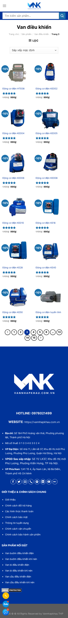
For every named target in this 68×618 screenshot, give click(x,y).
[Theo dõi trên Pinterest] (37, 481)
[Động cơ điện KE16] (51, 207)
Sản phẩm (26, 34)
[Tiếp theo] (41, 338)
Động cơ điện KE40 (46, 267)
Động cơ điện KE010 (13, 223)
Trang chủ (14, 34)
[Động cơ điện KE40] (51, 251)
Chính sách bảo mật (16, 517)
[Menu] (4, 6)
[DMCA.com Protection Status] (12, 590)
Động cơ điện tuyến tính (48, 312)
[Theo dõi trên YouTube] (49, 481)
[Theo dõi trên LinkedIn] (43, 481)
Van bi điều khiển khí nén (18, 570)
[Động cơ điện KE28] (17, 251)
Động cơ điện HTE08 (13, 88)
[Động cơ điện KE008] (51, 162)
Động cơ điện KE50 (12, 312)
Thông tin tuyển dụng (17, 522)
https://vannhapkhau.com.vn (42, 422)
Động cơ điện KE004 (13, 133)
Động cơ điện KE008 (46, 178)
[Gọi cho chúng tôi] (31, 481)
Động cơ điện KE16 (45, 223)
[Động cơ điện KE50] (17, 296)
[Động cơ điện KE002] (51, 72)
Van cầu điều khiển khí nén (19, 582)
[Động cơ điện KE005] (51, 117)
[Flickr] (55, 481)
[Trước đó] (7, 332)
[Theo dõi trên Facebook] (13, 481)
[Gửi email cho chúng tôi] (25, 481)
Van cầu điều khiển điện (18, 576)
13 (59, 332)
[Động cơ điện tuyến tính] (51, 296)
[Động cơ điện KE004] (17, 117)
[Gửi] (62, 15)
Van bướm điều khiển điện (19, 553)
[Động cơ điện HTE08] (17, 72)
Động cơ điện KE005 (46, 133)
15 (34, 337)
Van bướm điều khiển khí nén (21, 559)
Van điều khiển (41, 34)
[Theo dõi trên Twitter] (19, 481)
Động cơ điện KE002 (46, 88)
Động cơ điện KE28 (12, 267)
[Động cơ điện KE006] (17, 162)
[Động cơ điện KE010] (17, 207)
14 (27, 337)
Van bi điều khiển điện (17, 564)
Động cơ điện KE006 (13, 178)
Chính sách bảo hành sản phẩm (23, 534)
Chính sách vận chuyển (18, 528)
